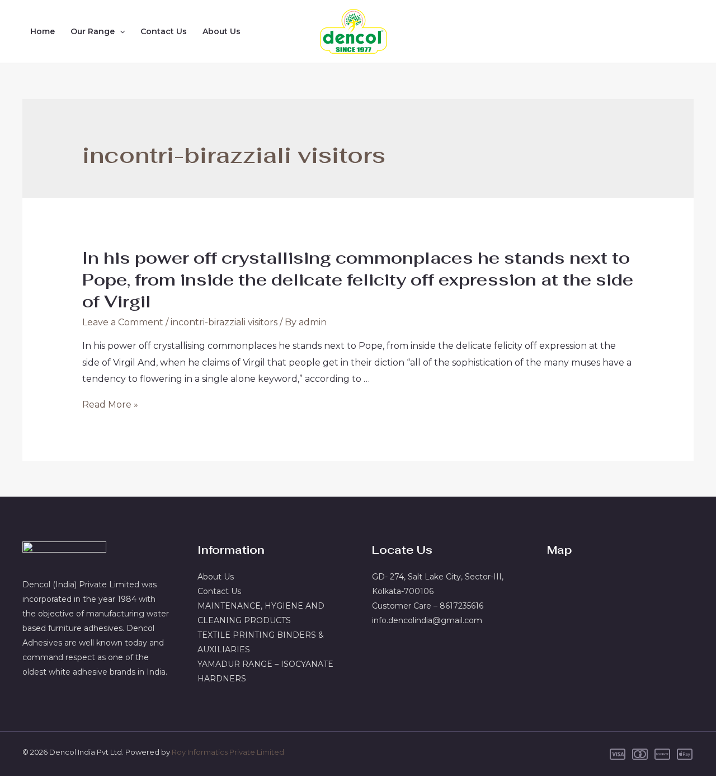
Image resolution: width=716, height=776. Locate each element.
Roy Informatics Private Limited (228, 751)
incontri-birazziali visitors (224, 322)
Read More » (110, 404)
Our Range (92, 31)
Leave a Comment (122, 322)
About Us (221, 31)
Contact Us (163, 31)
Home (42, 31)
